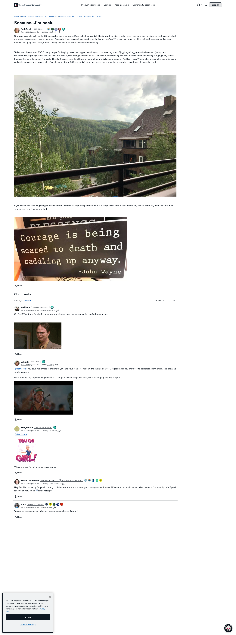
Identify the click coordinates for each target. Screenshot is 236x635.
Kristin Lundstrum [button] (30, 480)
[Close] (50, 597)
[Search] (206, 4)
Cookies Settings (28, 624)
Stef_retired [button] (27, 427)
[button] (17, 30)
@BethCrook (21, 368)
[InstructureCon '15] (100, 480)
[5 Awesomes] (60, 29)
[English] (28, 5)
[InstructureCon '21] (97, 480)
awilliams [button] (25, 307)
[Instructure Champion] (48, 29)
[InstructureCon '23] (85, 480)
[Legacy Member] (56, 29)
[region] (27, 613)
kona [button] (23, 504)
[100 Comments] (63, 29)
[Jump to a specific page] (174, 300)
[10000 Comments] (55, 427)
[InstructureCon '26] (46, 504)
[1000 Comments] (52, 307)
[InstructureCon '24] (52, 29)
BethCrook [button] (26, 29)
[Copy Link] (58, 32)
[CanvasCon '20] (93, 480)
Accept (28, 617)
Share (18, 286)
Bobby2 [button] (25, 362)
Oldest (26, 300)
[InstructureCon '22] (89, 480)
